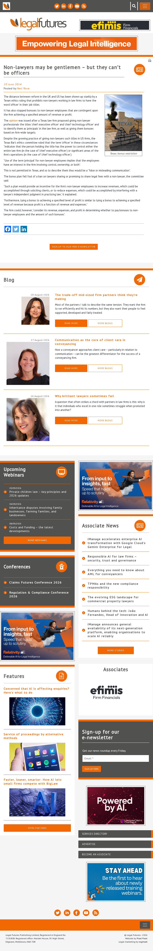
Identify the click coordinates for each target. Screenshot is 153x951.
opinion (13, 120)
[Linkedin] (23, 229)
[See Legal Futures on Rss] (84, 6)
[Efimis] (115, 692)
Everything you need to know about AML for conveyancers (116, 572)
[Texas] (123, 122)
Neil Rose (23, 88)
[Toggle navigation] (145, 6)
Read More (71, 323)
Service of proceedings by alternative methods (34, 736)
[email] (115, 758)
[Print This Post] (149, 60)
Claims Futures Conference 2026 (35, 582)
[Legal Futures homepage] (38, 24)
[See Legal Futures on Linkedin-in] (63, 6)
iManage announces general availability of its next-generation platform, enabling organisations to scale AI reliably (116, 630)
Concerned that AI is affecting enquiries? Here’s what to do (36, 690)
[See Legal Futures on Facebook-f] (70, 6)
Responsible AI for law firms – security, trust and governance (112, 558)
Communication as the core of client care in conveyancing (90, 342)
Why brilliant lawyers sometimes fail (84, 396)
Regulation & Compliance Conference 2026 (39, 594)
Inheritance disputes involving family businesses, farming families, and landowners (35, 511)
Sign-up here (92, 768)
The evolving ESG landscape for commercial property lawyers (113, 599)
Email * (89, 758)
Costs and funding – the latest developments (31, 529)
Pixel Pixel (142, 938)
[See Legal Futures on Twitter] (57, 6)
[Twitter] (15, 229)
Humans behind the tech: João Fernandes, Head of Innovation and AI (118, 613)
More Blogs (105, 323)
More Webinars (37, 540)
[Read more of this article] (37, 711)
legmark (143, 941)
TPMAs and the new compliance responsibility (113, 585)
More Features (37, 827)
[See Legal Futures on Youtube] (77, 6)
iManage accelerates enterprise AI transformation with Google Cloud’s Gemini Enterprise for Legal (117, 543)
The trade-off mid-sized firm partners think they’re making (96, 297)
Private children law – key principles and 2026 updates (37, 493)
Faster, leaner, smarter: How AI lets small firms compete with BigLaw (33, 781)
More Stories (115, 650)
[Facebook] (7, 229)
